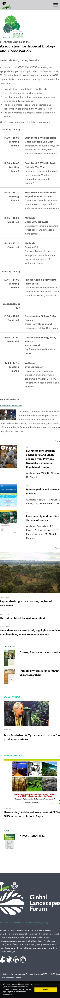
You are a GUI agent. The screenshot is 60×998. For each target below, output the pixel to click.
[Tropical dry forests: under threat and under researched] (9, 676)
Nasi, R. (33, 477)
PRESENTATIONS (13, 755)
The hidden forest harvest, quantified (22, 618)
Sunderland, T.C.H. (49, 503)
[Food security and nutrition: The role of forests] (8, 522)
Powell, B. (31, 530)
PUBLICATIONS (8, 440)
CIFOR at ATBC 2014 (32, 836)
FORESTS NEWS (9, 547)
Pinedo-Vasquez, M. (37, 534)
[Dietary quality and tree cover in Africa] (8, 494)
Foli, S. (55, 530)
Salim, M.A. (32, 503)
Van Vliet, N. (43, 473)
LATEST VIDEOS (12, 696)
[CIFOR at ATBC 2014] (9, 841)
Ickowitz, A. (43, 499)
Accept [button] (45, 990)
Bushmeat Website (11, 405)
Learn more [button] (7, 995)
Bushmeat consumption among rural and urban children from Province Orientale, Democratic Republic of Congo (40, 459)
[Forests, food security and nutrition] (9, 657)
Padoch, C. (32, 538)
